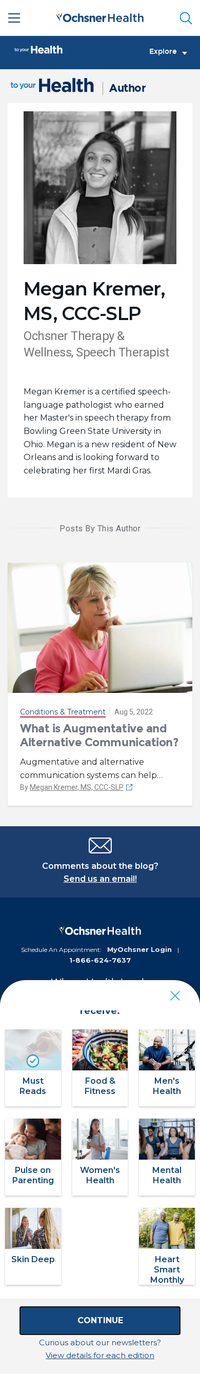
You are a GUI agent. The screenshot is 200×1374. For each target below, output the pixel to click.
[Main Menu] (14, 18)
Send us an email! (100, 879)
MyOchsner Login (139, 949)
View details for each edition (100, 1355)
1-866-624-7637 (100, 960)
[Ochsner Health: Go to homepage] (100, 16)
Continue (100, 1320)
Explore (163, 52)
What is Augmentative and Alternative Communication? (99, 735)
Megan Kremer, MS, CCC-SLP (77, 787)
